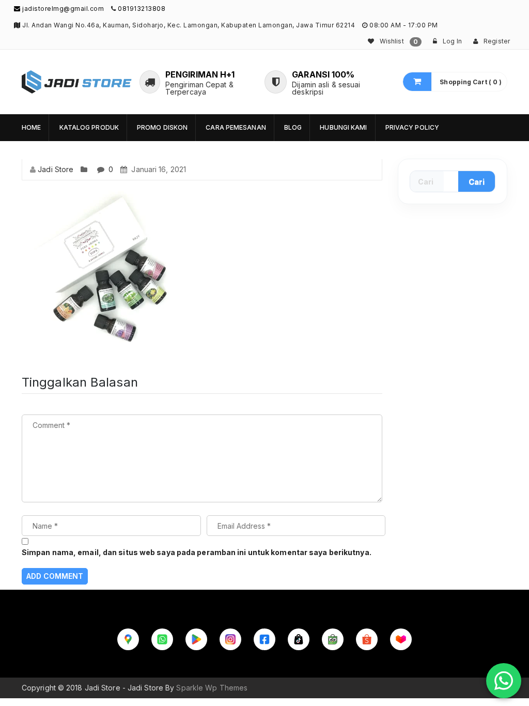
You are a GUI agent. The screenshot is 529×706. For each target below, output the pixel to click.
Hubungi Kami (343, 127)
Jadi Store (55, 169)
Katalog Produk (89, 127)
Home (31, 127)
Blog (293, 127)
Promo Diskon (162, 127)
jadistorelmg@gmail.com (62, 8)
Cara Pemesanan (236, 127)
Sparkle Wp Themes (211, 687)
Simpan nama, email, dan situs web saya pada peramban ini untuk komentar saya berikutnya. (196, 552)
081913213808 (141, 8)
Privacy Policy (412, 127)
